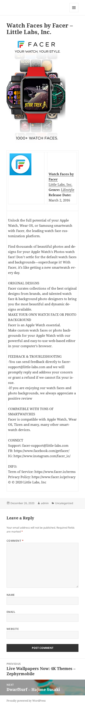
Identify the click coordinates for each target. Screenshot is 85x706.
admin (45, 503)
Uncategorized (64, 503)
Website (13, 629)
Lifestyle (67, 189)
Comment (15, 541)
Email (11, 612)
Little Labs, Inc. (60, 184)
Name (11, 595)
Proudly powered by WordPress (26, 701)
